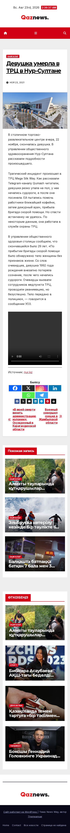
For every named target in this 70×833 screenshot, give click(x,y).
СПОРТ (13, 665)
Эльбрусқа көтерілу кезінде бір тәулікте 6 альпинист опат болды (34, 527)
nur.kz (28, 372)
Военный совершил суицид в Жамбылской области (48, 416)
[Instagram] (41, 388)
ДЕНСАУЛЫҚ (16, 705)
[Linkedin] (55, 388)
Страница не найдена (53, 825)
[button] (64, 33)
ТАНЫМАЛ (15, 746)
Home (6, 825)
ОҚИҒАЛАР (12, 56)
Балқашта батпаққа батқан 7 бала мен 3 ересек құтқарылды (31, 566)
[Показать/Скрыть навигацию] (35, 33)
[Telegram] (41, 395)
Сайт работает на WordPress (20, 811)
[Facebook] (15, 388)
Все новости (31, 825)
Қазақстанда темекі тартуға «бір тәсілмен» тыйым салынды (34, 715)
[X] (28, 388)
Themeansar (35, 816)
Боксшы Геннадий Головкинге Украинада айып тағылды (34, 756)
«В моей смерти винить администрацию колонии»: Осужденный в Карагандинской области (24, 419)
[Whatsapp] (28, 395)
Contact (16, 825)
